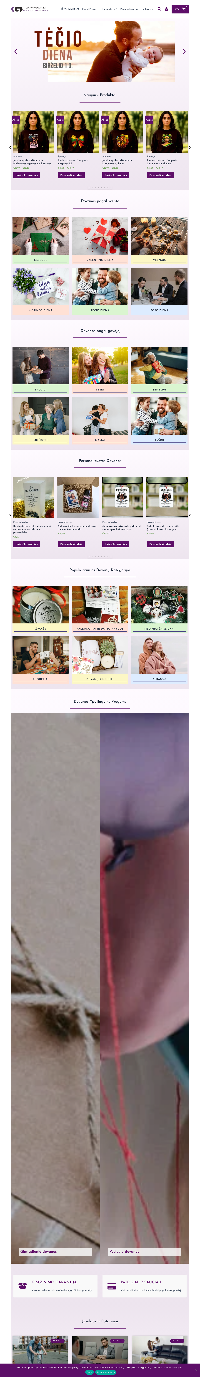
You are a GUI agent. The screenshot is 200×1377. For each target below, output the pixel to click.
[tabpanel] (33, 146)
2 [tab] (92, 187)
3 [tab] (95, 187)
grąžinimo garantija (54, 1282)
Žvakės (40, 629)
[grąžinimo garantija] (22, 1286)
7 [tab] (107, 187)
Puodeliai (40, 679)
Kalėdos (40, 260)
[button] (97, 9)
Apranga (159, 679)
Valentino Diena (100, 260)
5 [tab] (101, 187)
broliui (40, 390)
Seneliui (159, 390)
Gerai (89, 1372)
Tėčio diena (100, 310)
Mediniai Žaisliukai (159, 629)
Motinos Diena (40, 310)
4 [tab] (98, 187)
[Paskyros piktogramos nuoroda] (166, 9)
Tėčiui (159, 440)
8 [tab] (110, 187)
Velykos (159, 260)
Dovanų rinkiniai (100, 679)
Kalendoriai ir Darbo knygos (100, 629)
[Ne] (196, 1370)
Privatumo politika (106, 1372)
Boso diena (159, 310)
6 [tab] (104, 187)
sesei (100, 390)
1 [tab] (89, 187)
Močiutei (41, 440)
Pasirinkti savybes (27, 175)
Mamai (100, 440)
